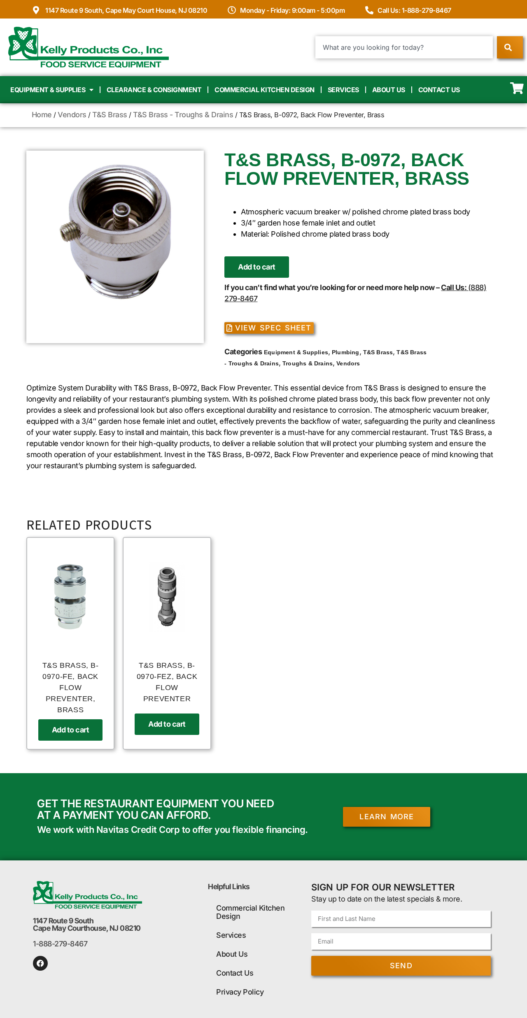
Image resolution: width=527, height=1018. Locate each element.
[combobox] (404, 47)
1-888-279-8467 (60, 943)
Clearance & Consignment (154, 90)
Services (343, 90)
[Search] (510, 47)
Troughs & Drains (307, 363)
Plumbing (345, 352)
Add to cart (256, 267)
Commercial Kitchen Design (265, 90)
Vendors (72, 114)
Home (42, 114)
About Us (388, 90)
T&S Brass (109, 114)
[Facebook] (40, 963)
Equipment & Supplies (47, 90)
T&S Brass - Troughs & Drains (183, 114)
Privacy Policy (240, 992)
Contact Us (439, 90)
